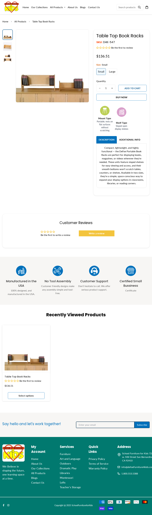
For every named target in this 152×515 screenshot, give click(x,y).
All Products (56, 7)
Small (101, 71)
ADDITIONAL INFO (129, 139)
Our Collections (39, 7)
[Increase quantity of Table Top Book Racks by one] (112, 88)
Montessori (66, 477)
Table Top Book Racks (17, 376)
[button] (103, 47)
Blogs (83, 7)
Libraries (65, 473)
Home (26, 7)
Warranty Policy (98, 468)
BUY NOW (121, 97)
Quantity (101, 81)
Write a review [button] (96, 233)
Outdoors (65, 463)
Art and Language (70, 458)
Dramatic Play (68, 468)
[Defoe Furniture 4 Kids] (11, 7)
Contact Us (94, 7)
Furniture (65, 454)
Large (112, 71)
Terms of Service (99, 463)
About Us (73, 7)
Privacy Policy (97, 459)
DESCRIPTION (106, 139)
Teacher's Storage (70, 487)
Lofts (62, 482)
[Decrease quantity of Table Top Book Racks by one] (99, 88)
